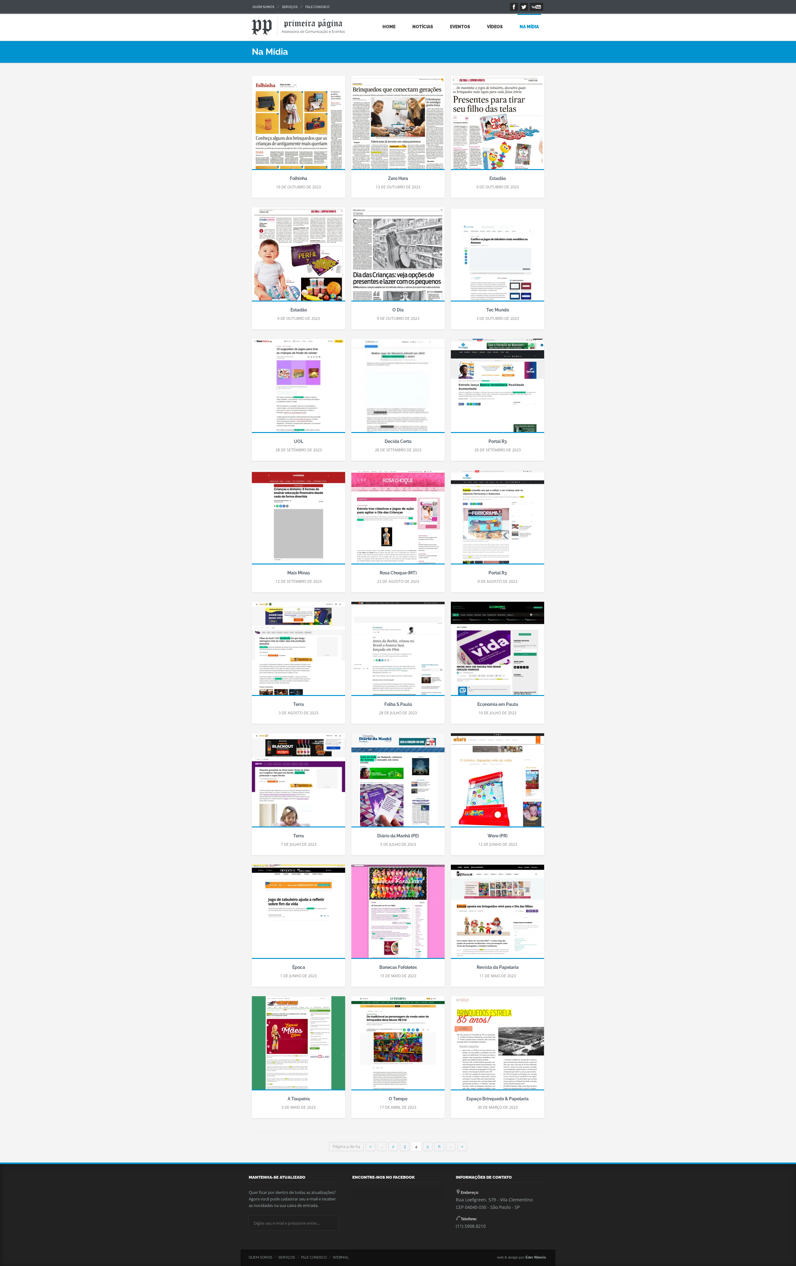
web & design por (521, 1257)
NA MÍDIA (529, 26)
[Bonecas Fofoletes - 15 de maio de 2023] (398, 914)
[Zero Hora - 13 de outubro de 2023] (398, 125)
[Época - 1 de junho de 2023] (298, 914)
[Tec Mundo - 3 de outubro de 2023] (497, 257)
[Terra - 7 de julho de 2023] (298, 783)
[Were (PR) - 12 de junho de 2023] (497, 783)
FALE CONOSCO (317, 7)
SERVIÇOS (290, 7)
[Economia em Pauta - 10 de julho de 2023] (497, 651)
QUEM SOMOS (263, 7)
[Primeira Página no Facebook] (514, 7)
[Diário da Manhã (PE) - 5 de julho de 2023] (398, 783)
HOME (389, 26)
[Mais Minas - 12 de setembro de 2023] (298, 520)
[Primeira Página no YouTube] (536, 7)
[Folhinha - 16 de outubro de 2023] (298, 125)
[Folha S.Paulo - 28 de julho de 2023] (398, 651)
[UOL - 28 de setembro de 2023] (298, 388)
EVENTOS (460, 26)
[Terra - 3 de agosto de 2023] (298, 651)
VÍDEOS (495, 26)
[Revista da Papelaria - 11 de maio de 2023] (497, 914)
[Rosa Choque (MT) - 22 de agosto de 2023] (398, 520)
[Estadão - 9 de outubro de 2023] (497, 125)
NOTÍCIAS (422, 26)
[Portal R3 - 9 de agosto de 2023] (497, 520)
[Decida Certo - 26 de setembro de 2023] (398, 388)
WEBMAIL (341, 1257)
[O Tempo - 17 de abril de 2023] (398, 1046)
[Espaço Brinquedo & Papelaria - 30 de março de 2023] (497, 1046)
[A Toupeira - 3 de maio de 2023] (298, 1046)
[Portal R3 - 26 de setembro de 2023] (497, 388)
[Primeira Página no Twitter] (524, 7)
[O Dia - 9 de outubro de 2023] (398, 257)
